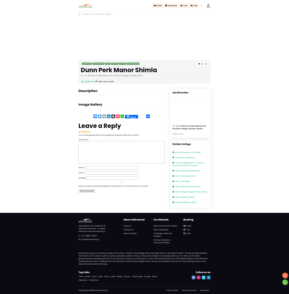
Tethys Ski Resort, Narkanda (187, 171)
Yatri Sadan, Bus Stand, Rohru (188, 186)
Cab (195, 5)
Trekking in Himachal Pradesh (162, 234)
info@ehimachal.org (90, 239)
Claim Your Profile (106, 81)
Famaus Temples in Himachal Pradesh (162, 241)
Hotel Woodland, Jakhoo (186, 202)
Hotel (159, 5)
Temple (147, 276)
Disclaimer (204, 290)
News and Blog (130, 233)
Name (81, 167)
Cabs (188, 233)
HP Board (115, 63)
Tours (94, 276)
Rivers (155, 276)
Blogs (119, 276)
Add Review (89, 81)
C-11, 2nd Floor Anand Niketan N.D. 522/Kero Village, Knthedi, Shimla (189, 127)
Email (81, 172)
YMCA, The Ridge (182, 181)
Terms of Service (189, 290)
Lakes (113, 276)
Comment (83, 139)
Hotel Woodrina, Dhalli (185, 197)
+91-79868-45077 (89, 235)
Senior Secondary (133, 63)
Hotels (108, 63)
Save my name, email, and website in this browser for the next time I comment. (113, 186)
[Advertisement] (144, 34)
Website (82, 178)
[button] (208, 5)
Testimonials (137, 276)
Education (172, 5)
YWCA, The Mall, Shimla (185, 176)
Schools (122, 63)
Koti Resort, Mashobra (185, 157)
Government (87, 63)
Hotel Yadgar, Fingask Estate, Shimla (191, 192)
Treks (80, 276)
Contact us (128, 229)
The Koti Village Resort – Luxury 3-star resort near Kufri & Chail (188, 164)
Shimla (86, 14)
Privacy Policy (172, 290)
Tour (185, 5)
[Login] (202, 64)
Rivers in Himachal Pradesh (165, 226)
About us (127, 226)
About (107, 276)
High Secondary (98, 63)
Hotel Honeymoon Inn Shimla (188, 152)
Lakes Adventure (160, 229)
